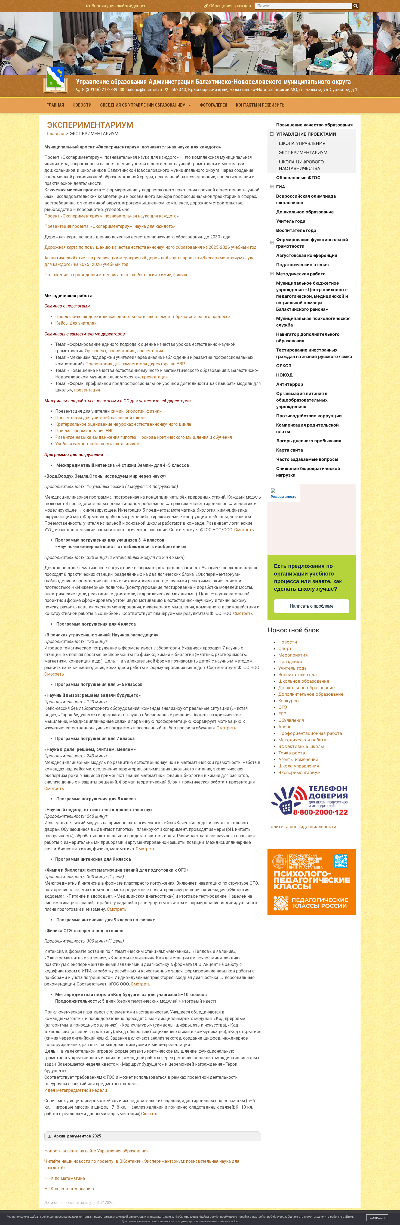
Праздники (290, 661)
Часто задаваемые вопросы (307, 459)
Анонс (284, 726)
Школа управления (298, 766)
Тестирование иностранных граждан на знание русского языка (314, 353)
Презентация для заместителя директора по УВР (135, 363)
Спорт (285, 648)
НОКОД (284, 375)
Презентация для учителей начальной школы (101, 417)
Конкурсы (288, 700)
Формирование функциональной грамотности (312, 243)
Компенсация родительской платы (307, 428)
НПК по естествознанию (69, 1188)
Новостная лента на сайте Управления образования (96, 1151)
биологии (134, 411)
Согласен (377, 1217)
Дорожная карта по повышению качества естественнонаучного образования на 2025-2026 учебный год (150, 247)
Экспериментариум (299, 772)
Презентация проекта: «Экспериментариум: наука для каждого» (109, 226)
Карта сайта (289, 450)
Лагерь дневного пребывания (308, 440)
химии (117, 411)
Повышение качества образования (314, 125)
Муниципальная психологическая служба (313, 322)
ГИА (280, 186)
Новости (82, 105)
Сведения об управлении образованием (143, 105)
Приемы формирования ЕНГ (84, 430)
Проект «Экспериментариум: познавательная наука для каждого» (111, 216)
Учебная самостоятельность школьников (97, 443)
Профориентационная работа (310, 733)
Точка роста (291, 752)
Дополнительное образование (310, 694)
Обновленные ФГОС (298, 177)
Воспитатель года (296, 230)
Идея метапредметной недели (75, 1090)
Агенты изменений (298, 759)
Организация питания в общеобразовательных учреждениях (302, 400)
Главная (55, 105)
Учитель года (290, 221)
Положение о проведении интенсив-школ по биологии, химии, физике (116, 274)
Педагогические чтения (302, 264)
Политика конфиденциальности (301, 826)
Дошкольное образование (305, 211)
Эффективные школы (301, 746)
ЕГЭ (282, 713)
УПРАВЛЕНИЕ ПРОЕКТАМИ (306, 134)
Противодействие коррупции (309, 415)
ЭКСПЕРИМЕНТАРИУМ (303, 152)
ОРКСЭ (283, 365)
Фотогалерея (213, 105)
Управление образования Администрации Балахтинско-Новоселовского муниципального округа (213, 82)
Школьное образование (303, 681)
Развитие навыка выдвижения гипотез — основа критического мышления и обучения (143, 437)
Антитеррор (289, 384)
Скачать (149, 1113)
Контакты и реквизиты (260, 105)
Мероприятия (293, 655)
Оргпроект (95, 350)
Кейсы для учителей (76, 323)
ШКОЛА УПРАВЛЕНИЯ (302, 143)
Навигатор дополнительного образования (308, 337)
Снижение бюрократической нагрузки (308, 472)
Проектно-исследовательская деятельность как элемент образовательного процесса (142, 316)
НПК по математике (64, 1178)
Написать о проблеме (312, 606)
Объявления (291, 720)
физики (154, 411)
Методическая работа (300, 273)
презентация (121, 350)
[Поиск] (355, 6)
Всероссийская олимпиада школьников (306, 199)
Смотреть (244, 529)
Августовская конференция (306, 255)
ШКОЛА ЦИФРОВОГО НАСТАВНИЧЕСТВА (301, 165)
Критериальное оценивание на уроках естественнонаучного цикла (123, 424)
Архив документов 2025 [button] (77, 1136)
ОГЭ (282, 707)
